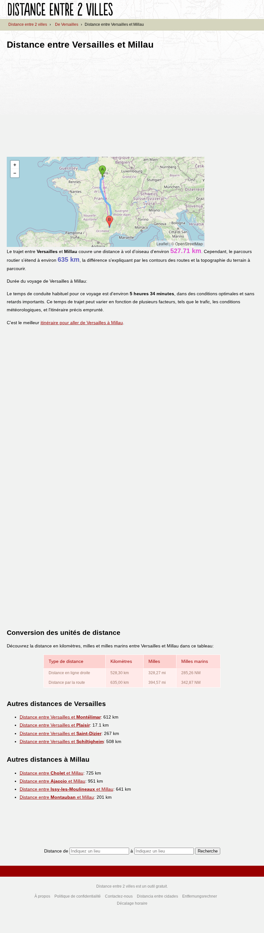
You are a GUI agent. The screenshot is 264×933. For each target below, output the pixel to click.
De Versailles (66, 24)
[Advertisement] (61, 101)
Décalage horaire (132, 903)
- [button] (15, 173)
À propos (42, 896)
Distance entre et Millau (51, 773)
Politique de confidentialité (77, 896)
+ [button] (15, 165)
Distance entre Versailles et (60, 717)
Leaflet (162, 243)
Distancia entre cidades (157, 896)
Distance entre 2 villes (27, 24)
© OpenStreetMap (187, 243)
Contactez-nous (119, 896)
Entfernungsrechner (199, 896)
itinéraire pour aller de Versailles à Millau (82, 322)
